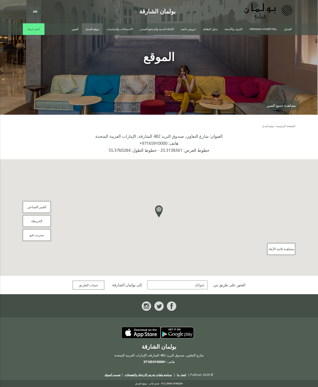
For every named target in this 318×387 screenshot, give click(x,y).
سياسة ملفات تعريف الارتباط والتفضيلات (148, 375)
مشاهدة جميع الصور (281, 105)
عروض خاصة (188, 29)
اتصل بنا (181, 375)
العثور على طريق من (229, 285)
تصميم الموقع (113, 375)
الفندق (288, 29)
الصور (75, 29)
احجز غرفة (33, 29)
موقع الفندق (92, 29)
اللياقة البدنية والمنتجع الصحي (157, 29)
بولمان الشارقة (123, 285)
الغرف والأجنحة (233, 29)
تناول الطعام (210, 29)
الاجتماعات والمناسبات (119, 29)
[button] (159, 211)
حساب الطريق (88, 285)
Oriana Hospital (263, 29)
